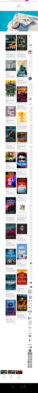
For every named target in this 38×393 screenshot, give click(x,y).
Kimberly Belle (31, 201)
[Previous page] (12, 325)
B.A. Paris (31, 215)
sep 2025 (30, 95)
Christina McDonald (30, 116)
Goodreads (29, 288)
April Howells (31, 111)
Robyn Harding (30, 228)
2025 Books (9, 33)
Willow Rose (31, 150)
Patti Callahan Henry (30, 257)
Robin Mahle (31, 182)
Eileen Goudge (31, 141)
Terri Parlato (31, 167)
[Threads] (27, 3)
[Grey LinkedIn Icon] (28, 3)
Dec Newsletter (30, 279)
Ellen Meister (31, 162)
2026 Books (13, 33)
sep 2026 (32, 95)
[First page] (11, 325)
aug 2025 (30, 86)
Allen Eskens (31, 198)
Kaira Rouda (31, 155)
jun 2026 (30, 91)
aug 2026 (32, 86)
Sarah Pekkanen (31, 161)
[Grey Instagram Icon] (26, 3)
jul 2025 (32, 89)
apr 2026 (30, 85)
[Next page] (19, 325)
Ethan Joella (31, 115)
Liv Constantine (31, 157)
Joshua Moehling (30, 194)
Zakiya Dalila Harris (30, 213)
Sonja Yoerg (31, 253)
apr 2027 (32, 85)
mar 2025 (32, 91)
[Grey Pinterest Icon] (25, 3)
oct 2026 (32, 94)
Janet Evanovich (30, 224)
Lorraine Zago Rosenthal (30, 165)
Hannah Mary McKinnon (30, 160)
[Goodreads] (29, 3)
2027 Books (16, 33)
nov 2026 (32, 93)
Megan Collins (31, 216)
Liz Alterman (31, 142)
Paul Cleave (31, 200)
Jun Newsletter (31, 275)
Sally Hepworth (30, 208)
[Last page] (21, 325)
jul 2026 (30, 90)
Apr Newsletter (31, 267)
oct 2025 (30, 94)
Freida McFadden (30, 179)
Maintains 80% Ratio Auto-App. (29, 305)
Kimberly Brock (31, 164)
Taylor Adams (31, 174)
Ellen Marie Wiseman (30, 196)
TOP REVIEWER (29, 303)
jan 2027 (30, 89)
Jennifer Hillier (31, 230)
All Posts (6, 33)
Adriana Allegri (31, 166)
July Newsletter (31, 269)
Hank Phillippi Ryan (30, 259)
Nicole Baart (31, 219)
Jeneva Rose (31, 184)
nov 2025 (30, 93)
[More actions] (26, 51)
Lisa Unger (31, 149)
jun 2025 (32, 90)
